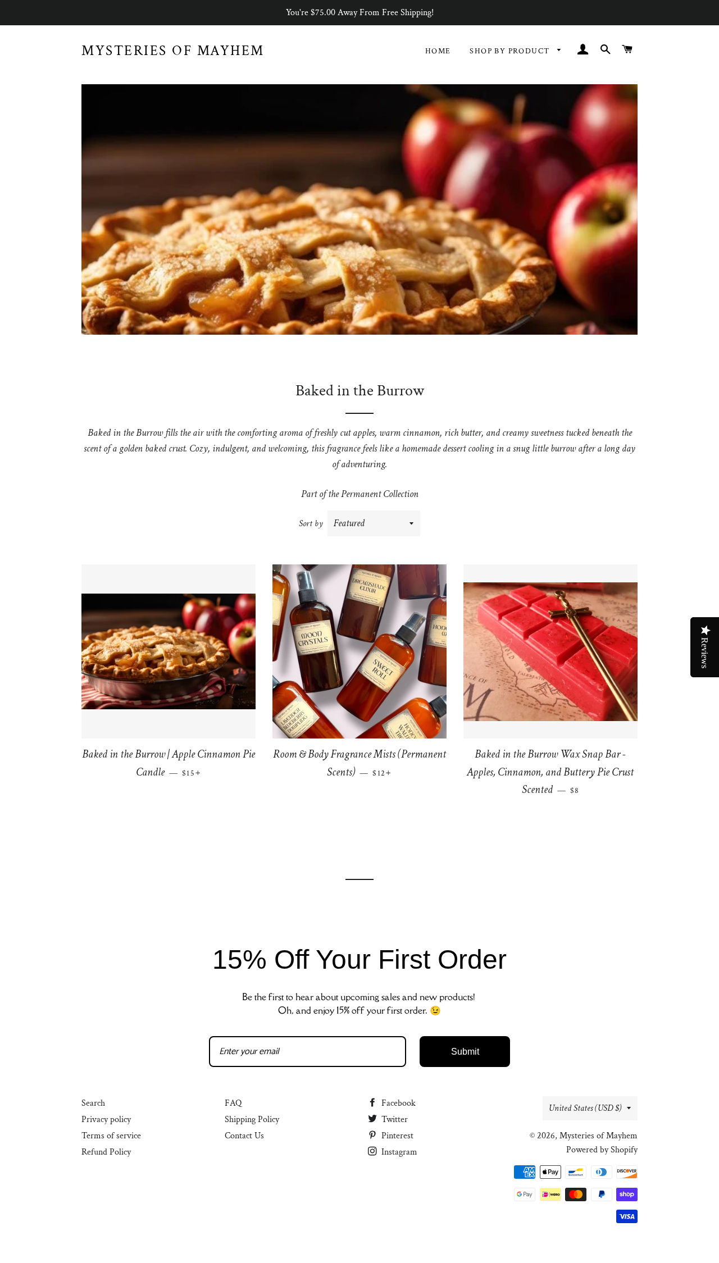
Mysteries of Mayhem (173, 51)
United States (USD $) (585, 1108)
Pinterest (396, 1136)
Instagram (398, 1152)
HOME (438, 51)
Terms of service (111, 1136)
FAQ (233, 1103)
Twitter (393, 1119)
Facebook (397, 1103)
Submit (465, 1051)
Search (93, 1103)
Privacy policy (106, 1119)
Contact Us (244, 1136)
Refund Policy (106, 1152)
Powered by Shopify (602, 1150)
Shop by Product (511, 51)
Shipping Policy (252, 1119)
